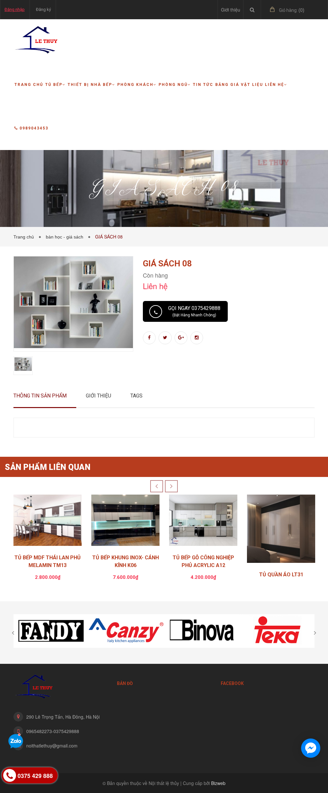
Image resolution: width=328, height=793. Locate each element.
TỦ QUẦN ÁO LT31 (281, 575)
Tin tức (203, 84)
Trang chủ (28, 84)
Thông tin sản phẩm (40, 396)
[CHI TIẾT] (281, 530)
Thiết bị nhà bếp (90, 84)
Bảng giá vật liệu (239, 84)
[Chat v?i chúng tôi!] (310, 748)
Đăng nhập (14, 9)
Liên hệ (274, 84)
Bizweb (218, 783)
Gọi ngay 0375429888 (194, 311)
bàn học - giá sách (66, 236)
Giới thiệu (230, 9)
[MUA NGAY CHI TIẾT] (47, 522)
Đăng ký (43, 9)
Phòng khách (135, 84)
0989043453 (34, 128)
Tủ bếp (53, 84)
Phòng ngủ (173, 84)
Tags (136, 396)
